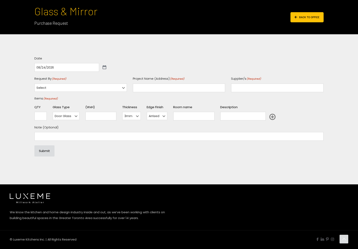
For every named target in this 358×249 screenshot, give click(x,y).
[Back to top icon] (344, 239)
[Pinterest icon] (327, 239)
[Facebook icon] (317, 239)
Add (272, 117)
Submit (44, 151)
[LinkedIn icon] (322, 239)
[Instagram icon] (332, 239)
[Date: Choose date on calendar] (104, 67)
